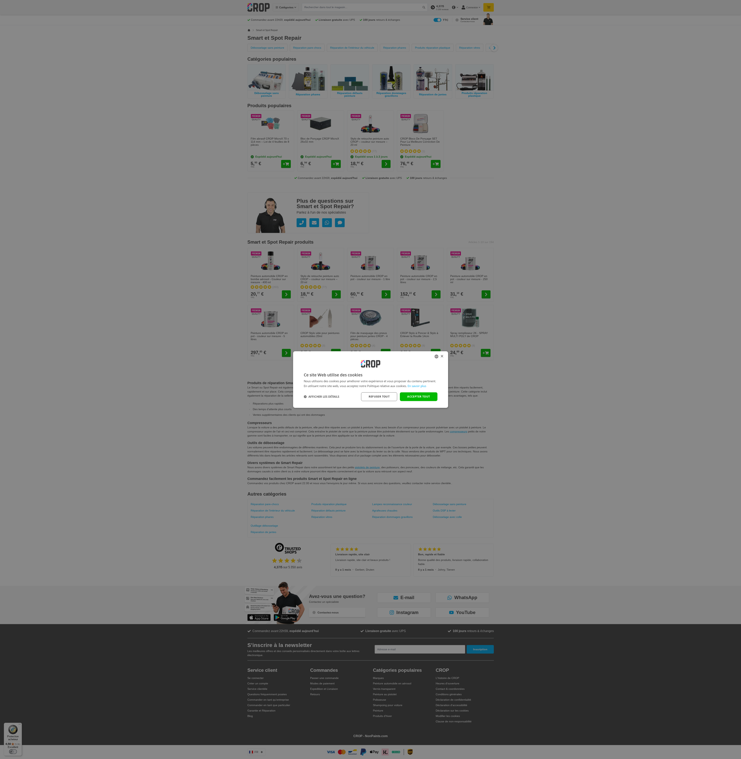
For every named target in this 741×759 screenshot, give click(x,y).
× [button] (441, 356)
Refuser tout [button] (379, 396)
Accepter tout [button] (418, 396)
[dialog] (370, 379)
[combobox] (436, 356)
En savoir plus (417, 386)
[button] (321, 396)
